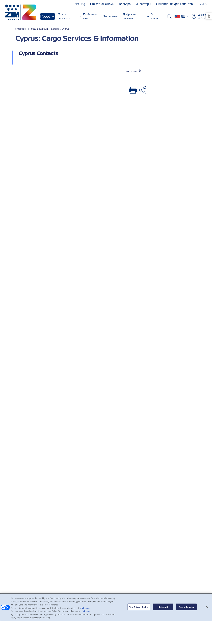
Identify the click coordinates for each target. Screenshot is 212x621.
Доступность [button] (209, 16)
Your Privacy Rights (138, 606)
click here (84, 608)
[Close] (206, 606)
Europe (55, 28)
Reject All (163, 606)
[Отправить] (133, 89)
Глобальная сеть (38, 28)
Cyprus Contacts (38, 53)
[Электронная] (143, 89)
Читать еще (130, 71)
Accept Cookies (186, 606)
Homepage (20, 28)
